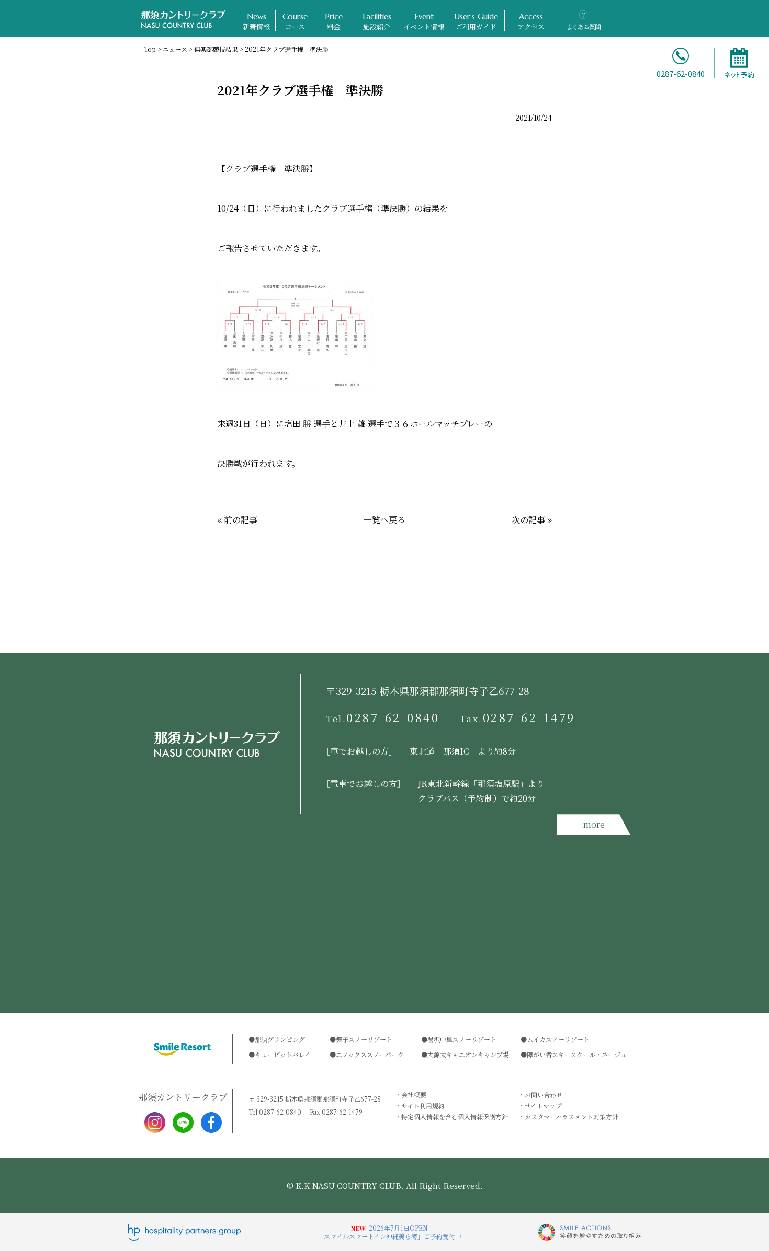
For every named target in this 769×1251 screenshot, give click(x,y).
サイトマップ (543, 1105)
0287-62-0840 (383, 717)
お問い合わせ (543, 1094)
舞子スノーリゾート (364, 1039)
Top (150, 48)
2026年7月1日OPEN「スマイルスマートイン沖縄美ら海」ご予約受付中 (389, 1232)
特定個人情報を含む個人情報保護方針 (454, 1116)
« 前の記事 (237, 520)
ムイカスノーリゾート (558, 1039)
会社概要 (413, 1094)
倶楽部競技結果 (216, 48)
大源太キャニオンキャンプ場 (468, 1054)
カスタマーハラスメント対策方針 (571, 1116)
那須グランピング (280, 1039)
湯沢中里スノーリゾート (461, 1039)
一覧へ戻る (384, 520)
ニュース (175, 48)
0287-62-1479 (518, 717)
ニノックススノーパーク (370, 1054)
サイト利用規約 (423, 1105)
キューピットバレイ (283, 1054)
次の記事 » (532, 520)
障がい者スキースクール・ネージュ (577, 1054)
